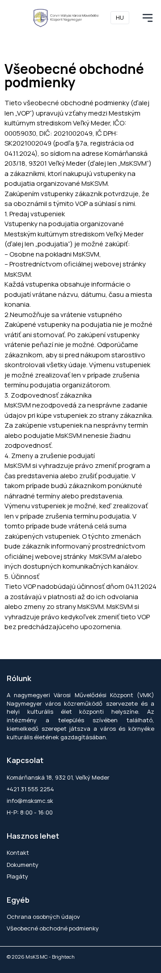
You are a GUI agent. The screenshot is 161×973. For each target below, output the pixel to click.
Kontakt (18, 853)
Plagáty (17, 876)
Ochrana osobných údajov (43, 917)
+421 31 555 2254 (30, 789)
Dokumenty (22, 865)
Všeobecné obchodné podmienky (53, 928)
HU (120, 17)
